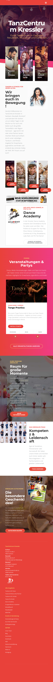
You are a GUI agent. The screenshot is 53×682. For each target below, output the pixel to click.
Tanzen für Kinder (10, 599)
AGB (6, 641)
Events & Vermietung (26, 74)
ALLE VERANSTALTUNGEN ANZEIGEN (26, 346)
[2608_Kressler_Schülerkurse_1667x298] (26, 199)
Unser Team (8, 631)
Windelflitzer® (9, 607)
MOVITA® (7, 612)
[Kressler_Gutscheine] (38, 489)
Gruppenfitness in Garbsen (12, 604)
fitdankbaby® (8, 610)
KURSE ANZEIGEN (12, 184)
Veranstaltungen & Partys (12, 619)
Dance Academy (9, 601)
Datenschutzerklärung (11, 644)
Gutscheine (8, 636)
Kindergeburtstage (10, 624)
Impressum (8, 647)
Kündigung (8, 652)
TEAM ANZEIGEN (37, 469)
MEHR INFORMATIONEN (19, 414)
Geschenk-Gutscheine (41, 74)
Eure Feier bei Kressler (11, 621)
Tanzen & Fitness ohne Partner (13, 593)
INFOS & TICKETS (15, 326)
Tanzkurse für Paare (10, 591)
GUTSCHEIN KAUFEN (15, 531)
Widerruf (7, 649)
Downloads (8, 639)
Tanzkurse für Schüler (11, 596)
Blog (6, 633)
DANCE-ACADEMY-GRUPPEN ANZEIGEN (34, 242)
